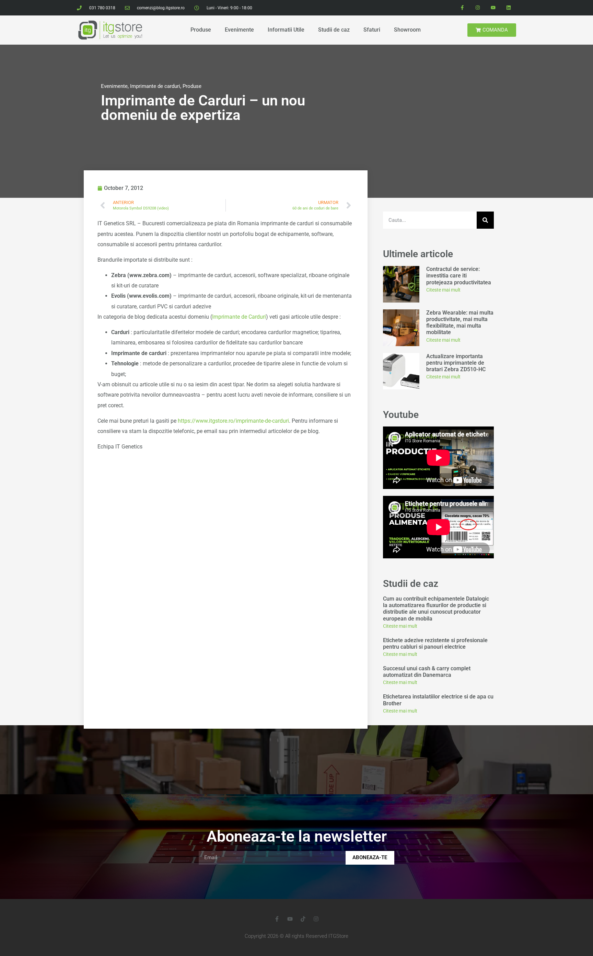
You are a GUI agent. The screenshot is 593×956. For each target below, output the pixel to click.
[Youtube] (493, 7)
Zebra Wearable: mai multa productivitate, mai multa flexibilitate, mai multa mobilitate (459, 322)
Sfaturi (371, 29)
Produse (200, 29)
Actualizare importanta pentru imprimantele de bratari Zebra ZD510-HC (456, 363)
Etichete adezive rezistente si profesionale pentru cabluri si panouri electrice (435, 643)
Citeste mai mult (443, 290)
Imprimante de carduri (155, 86)
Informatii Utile (286, 29)
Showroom (407, 29)
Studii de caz (334, 29)
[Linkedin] (508, 7)
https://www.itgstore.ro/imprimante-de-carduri (233, 421)
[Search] (485, 220)
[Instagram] (478, 7)
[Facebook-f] (462, 7)
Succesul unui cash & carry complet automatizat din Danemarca (426, 671)
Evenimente (239, 29)
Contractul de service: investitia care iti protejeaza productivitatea (459, 275)
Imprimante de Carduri (239, 317)
